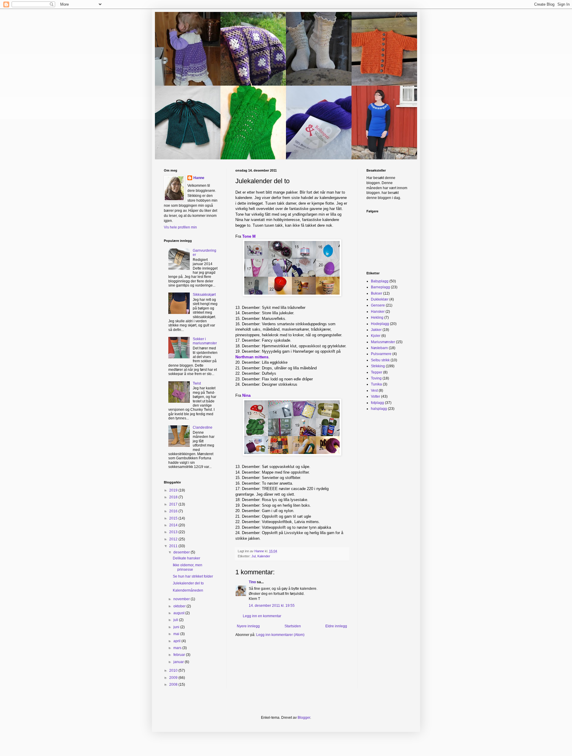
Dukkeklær (379, 299)
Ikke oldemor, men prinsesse (187, 567)
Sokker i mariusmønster (205, 341)
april (177, 641)
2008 (173, 684)
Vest (374, 390)
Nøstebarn (379, 348)
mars (177, 648)
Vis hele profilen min (180, 227)
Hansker (378, 311)
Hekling (377, 317)
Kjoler (375, 336)
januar (179, 662)
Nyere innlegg (248, 626)
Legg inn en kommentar (262, 616)
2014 (173, 525)
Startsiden (293, 626)
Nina (246, 395)
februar (179, 655)
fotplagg (377, 403)
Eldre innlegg (336, 626)
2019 (173, 490)
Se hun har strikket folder (193, 576)
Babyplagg (379, 281)
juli (176, 620)
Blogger (304, 717)
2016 (173, 511)
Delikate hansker (186, 558)
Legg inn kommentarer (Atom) (280, 635)
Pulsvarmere (381, 354)
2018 (173, 497)
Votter (375, 396)
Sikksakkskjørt (204, 295)
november (182, 599)
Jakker (376, 330)
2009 (173, 678)
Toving (376, 378)
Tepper (376, 372)
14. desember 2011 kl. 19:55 (272, 605)
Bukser (376, 293)
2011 (173, 546)
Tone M (249, 236)
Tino (252, 582)
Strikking (378, 366)
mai (176, 634)
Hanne (198, 178)
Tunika (376, 384)
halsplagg (379, 409)
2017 (173, 504)
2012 (173, 539)
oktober (179, 606)
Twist (197, 383)
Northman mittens (251, 357)
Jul (253, 556)
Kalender (263, 556)
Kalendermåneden (188, 590)
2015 (173, 518)
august (179, 613)
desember (182, 552)
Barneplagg (380, 287)
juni (176, 627)
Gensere (378, 305)
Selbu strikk (380, 360)
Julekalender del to (188, 583)
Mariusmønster (383, 342)
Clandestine (202, 427)
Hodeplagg (380, 324)
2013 (173, 532)
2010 (173, 670)
